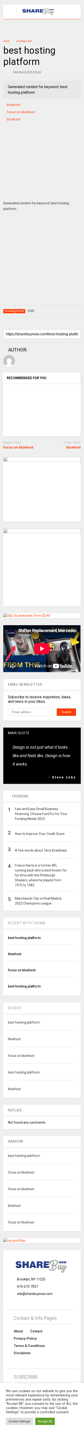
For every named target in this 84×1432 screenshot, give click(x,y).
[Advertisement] (42, 167)
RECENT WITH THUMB (26, 923)
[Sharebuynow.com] (36, 15)
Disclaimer (22, 1353)
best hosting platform (24, 938)
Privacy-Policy (25, 1338)
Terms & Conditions (29, 1346)
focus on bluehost (21, 112)
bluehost (14, 105)
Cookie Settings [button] (19, 1421)
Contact (36, 1331)
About (18, 1331)
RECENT (15, 1008)
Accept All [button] (45, 1421)
